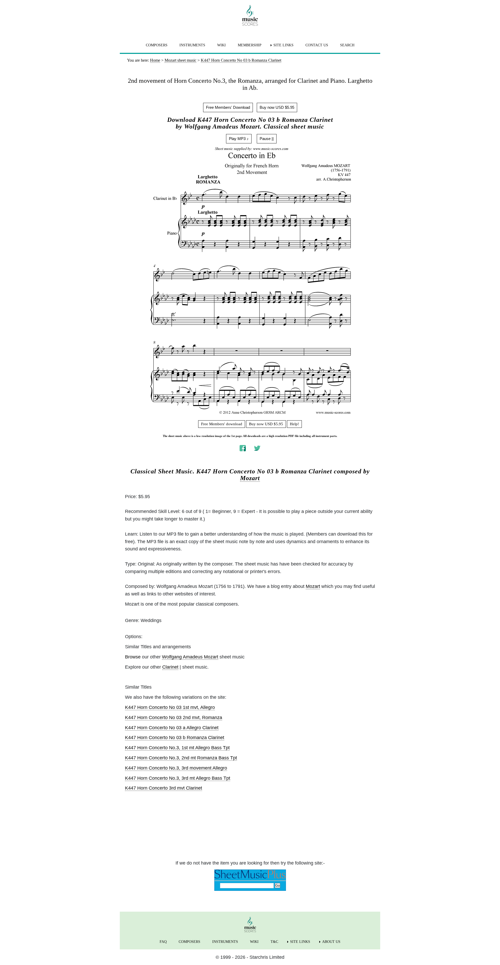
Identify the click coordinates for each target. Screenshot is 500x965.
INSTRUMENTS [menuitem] (192, 45)
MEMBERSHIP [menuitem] (249, 45)
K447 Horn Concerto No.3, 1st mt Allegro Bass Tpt (177, 747)
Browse (133, 656)
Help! (294, 424)
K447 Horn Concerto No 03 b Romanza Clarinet (174, 737)
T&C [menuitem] (274, 942)
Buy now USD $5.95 (277, 107)
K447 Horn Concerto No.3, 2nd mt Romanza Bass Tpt (181, 757)
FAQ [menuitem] (163, 942)
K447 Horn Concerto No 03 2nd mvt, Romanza (173, 717)
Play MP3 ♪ (239, 138)
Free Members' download (221, 424)
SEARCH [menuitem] (347, 45)
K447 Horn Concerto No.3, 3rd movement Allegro (176, 768)
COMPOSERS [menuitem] (156, 45)
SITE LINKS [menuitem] (283, 45)
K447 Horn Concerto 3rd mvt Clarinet (163, 788)
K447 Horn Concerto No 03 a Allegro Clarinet (171, 727)
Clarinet (170, 667)
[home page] (250, 15)
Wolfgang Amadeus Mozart (190, 656)
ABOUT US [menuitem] (331, 942)
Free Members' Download (228, 107)
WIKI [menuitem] (221, 45)
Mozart (250, 478)
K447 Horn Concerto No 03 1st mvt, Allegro (170, 707)
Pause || (267, 138)
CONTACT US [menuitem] (316, 45)
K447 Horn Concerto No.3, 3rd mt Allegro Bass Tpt (177, 778)
